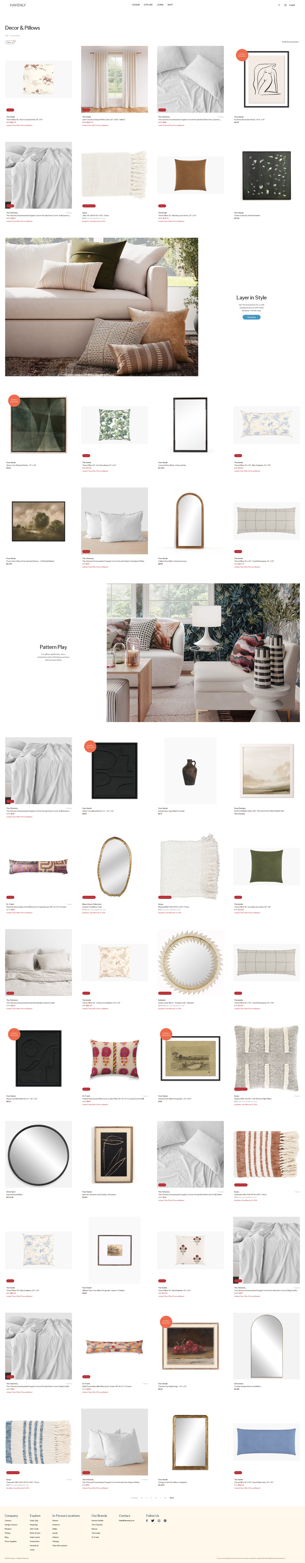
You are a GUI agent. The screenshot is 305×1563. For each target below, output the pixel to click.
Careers (8, 1521)
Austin (55, 1533)
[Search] (279, 5)
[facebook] (147, 1520)
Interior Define (98, 1521)
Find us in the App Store (224, 1558)
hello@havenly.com (126, 1521)
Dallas (54, 1529)
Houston (56, 1525)
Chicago (55, 1541)
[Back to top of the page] (297, 1550)
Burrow (94, 1529)
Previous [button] (134, 1498)
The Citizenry (97, 1525)
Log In (292, 5)
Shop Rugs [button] (251, 317)
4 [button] (155, 1498)
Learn (32, 1550)
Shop (6, 36)
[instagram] (159, 1520)
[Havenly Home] (25, 5)
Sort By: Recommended (290, 42)
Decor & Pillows (15, 36)
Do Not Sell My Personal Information (274, 1558)
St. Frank (95, 1537)
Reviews (8, 1529)
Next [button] (172, 1498)
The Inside (96, 1533)
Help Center (35, 1537)
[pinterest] (165, 1520)
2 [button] (146, 1498)
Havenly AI (34, 1546)
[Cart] (285, 5)
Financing (34, 1525)
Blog (6, 1537)
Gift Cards (34, 1529)
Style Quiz (34, 1521)
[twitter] (152, 1520)
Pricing (7, 1533)
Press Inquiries (11, 1541)
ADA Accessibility (257, 1558)
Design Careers (11, 1525)
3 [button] (151, 1498)
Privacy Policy (236, 1558)
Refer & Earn (35, 1533)
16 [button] (165, 1498)
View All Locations (59, 1546)
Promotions (34, 1541)
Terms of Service (246, 1558)
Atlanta (55, 1537)
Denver (55, 1521)
